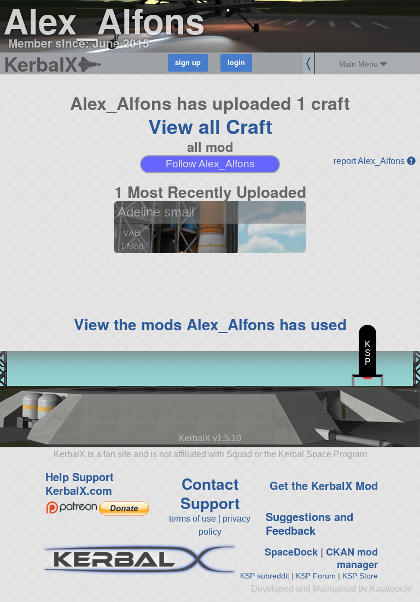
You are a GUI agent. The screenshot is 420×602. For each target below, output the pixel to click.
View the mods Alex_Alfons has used (210, 324)
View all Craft (210, 126)
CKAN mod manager (352, 558)
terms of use (192, 518)
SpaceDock (291, 552)
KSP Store (360, 575)
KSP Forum (316, 575)
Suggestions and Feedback (309, 523)
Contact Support (210, 493)
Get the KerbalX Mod (324, 485)
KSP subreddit (264, 575)
